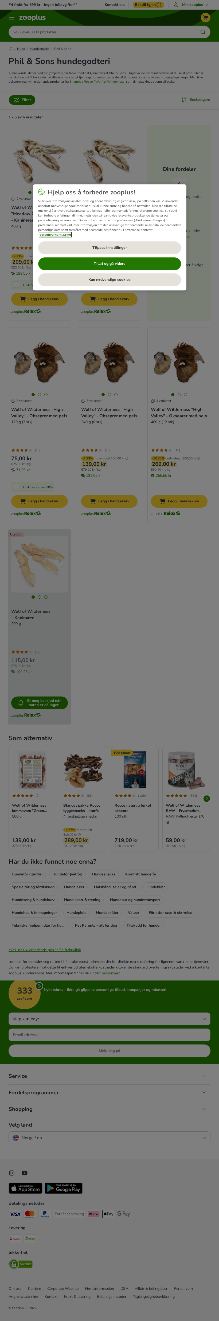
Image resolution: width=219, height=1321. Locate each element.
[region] (109, 237)
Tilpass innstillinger (109, 247)
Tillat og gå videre (110, 263)
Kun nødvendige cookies (109, 279)
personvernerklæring (55, 235)
